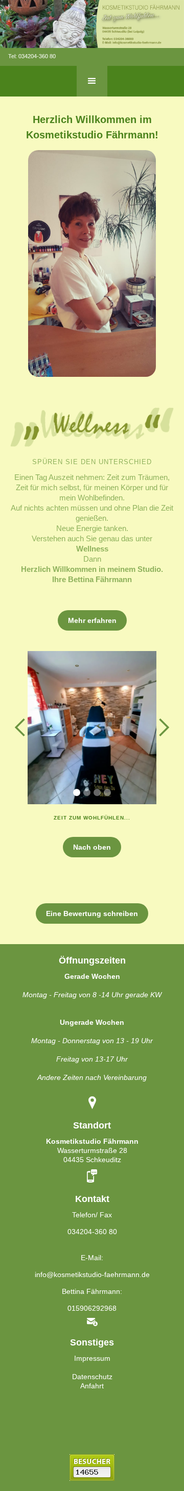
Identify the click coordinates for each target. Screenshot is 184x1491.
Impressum (92, 1358)
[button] (92, 81)
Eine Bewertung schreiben (92, 913)
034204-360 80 (37, 56)
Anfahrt (92, 1386)
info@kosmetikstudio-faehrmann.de (92, 1274)
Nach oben (92, 847)
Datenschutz (92, 1377)
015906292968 (92, 1308)
